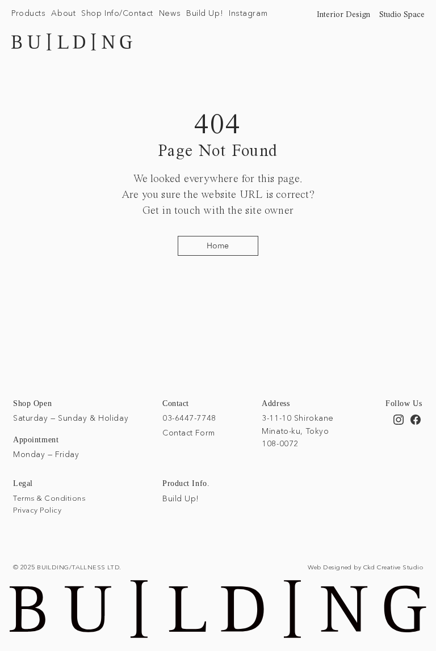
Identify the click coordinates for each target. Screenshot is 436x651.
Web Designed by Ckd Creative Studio (365, 567)
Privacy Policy (37, 509)
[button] (28, 13)
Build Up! (180, 498)
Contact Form (188, 433)
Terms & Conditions (49, 497)
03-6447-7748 (189, 418)
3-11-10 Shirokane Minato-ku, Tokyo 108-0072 (298, 431)
